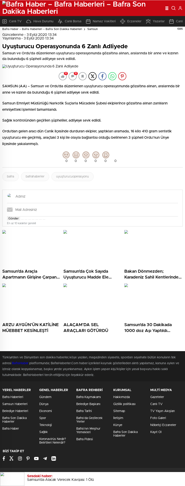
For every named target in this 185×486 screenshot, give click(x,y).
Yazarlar (159, 21)
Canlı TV (15, 21)
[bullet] (36, 219)
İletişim (118, 418)
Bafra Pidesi (84, 439)
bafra (10, 176)
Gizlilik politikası (124, 404)
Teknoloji (45, 425)
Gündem (45, 397)
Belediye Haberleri (15, 411)
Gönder (13, 218)
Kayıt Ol (156, 432)
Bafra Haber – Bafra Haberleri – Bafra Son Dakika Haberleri (42, 29)
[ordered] (33, 219)
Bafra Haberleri (12, 397)
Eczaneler (134, 21)
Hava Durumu (43, 21)
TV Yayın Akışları (162, 411)
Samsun (92, 29)
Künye (117, 425)
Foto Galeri (158, 418)
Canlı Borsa (73, 21)
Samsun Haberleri (15, 404)
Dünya (43, 404)
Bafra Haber (10, 428)
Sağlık (43, 432)
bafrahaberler (35, 176)
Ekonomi (45, 411)
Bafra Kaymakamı (88, 397)
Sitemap (119, 411)
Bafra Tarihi (84, 411)
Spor (42, 418)
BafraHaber (20, 363)
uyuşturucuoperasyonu (72, 176)
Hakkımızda (121, 397)
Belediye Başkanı (88, 404)
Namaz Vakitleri (104, 21)
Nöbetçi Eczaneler (163, 425)
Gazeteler (157, 397)
